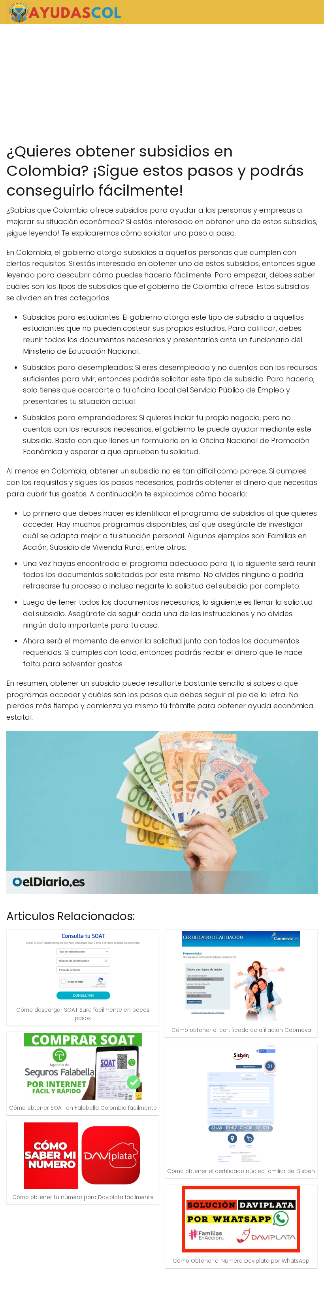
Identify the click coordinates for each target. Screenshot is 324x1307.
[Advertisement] (162, 83)
